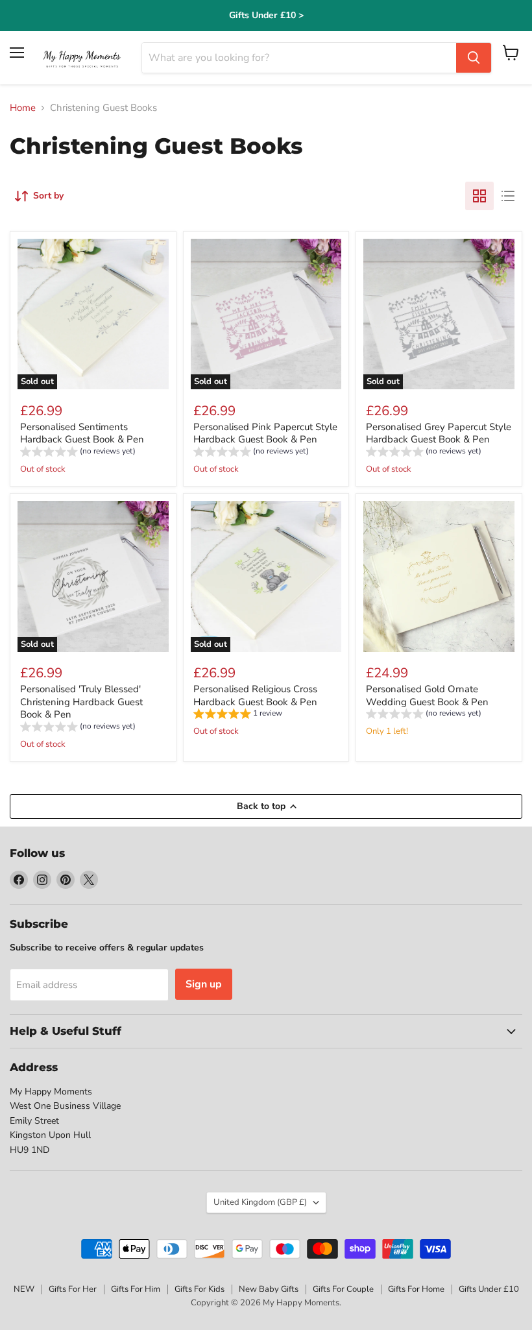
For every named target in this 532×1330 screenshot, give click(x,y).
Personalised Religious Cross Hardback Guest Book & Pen (255, 695)
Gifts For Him (135, 1289)
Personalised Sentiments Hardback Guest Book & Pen (82, 433)
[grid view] (479, 196)
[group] (78, 453)
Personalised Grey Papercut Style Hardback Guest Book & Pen (438, 433)
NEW (24, 1289)
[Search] (473, 58)
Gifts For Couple (343, 1289)
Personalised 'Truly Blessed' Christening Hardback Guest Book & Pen (81, 702)
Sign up (204, 984)
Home (23, 108)
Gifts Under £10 (489, 1289)
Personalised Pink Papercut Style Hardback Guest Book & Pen (265, 433)
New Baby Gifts (268, 1289)
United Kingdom (260, 1202)
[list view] (508, 196)
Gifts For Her (73, 1289)
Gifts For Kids (199, 1289)
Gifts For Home (416, 1289)
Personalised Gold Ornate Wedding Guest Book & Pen (427, 695)
